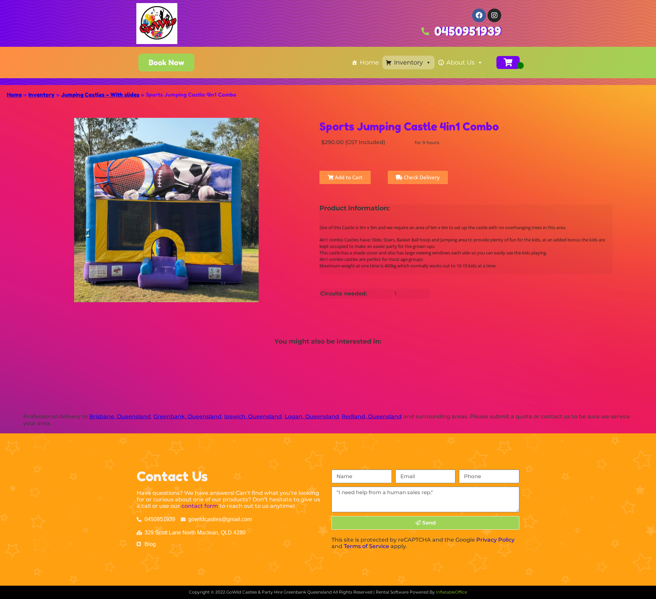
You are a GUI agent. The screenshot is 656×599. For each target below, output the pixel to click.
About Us (460, 62)
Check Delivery (421, 177)
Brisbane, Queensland (120, 416)
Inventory (408, 62)
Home (369, 62)
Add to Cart (348, 177)
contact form (199, 506)
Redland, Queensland (372, 416)
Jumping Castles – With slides (100, 94)
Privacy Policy (495, 540)
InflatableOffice (451, 592)
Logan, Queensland (312, 416)
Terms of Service (366, 546)
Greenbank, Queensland (187, 416)
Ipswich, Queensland (253, 416)
